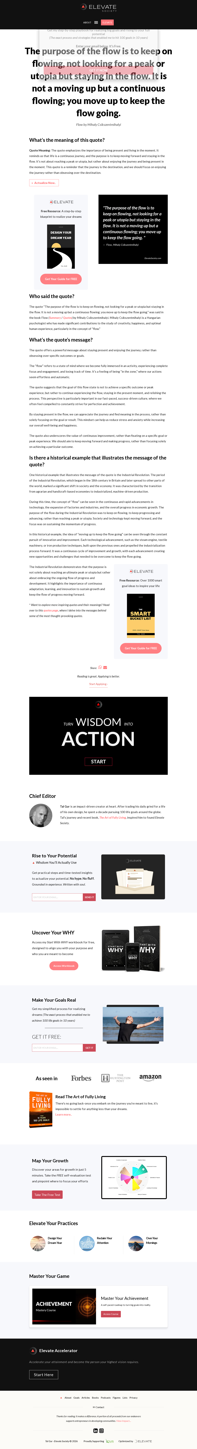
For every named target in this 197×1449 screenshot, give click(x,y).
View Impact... (123, 1420)
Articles (86, 1397)
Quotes (67, 317)
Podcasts (106, 1397)
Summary (55, 317)
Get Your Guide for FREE (61, 279)
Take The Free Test (47, 1194)
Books (95, 1397)
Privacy (133, 1397)
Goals (76, 1397)
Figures (117, 1397)
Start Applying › (98, 684)
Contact (100, 1407)
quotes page (51, 610)
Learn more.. (63, 1114)
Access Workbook (63, 965)
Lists (125, 1397)
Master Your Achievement (124, 1298)
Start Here (43, 1374)
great (93, 676)
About (68, 1397)
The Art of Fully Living (112, 817)
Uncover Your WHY (53, 932)
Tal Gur (65, 806)
